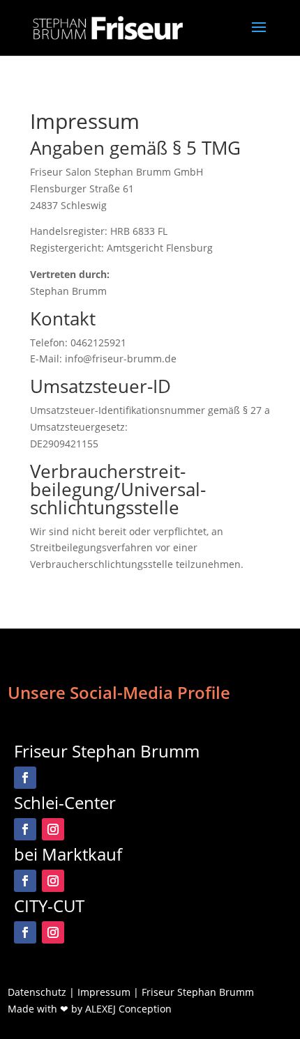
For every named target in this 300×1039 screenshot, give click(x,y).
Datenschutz (37, 992)
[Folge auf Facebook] (25, 778)
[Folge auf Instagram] (53, 829)
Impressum (103, 992)
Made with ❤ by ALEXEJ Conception (90, 1008)
